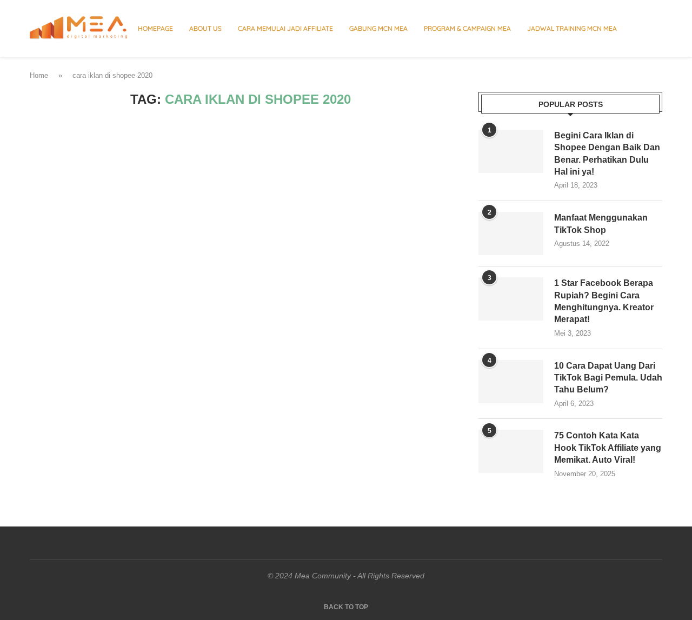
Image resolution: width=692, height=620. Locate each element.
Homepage (155, 28)
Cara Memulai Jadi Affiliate (285, 28)
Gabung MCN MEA (378, 28)
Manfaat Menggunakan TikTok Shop (601, 223)
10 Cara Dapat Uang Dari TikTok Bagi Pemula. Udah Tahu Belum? (608, 378)
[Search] (656, 28)
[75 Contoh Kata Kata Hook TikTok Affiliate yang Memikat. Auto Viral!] (510, 451)
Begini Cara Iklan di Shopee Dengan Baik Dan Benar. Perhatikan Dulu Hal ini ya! (607, 153)
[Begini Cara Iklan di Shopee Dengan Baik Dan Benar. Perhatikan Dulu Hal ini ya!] (510, 151)
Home (39, 75)
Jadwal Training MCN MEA (572, 28)
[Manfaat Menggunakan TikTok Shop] (510, 233)
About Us (205, 28)
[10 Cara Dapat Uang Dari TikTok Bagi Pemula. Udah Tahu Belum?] (510, 381)
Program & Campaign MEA (467, 28)
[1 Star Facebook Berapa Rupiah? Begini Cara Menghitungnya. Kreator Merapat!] (510, 299)
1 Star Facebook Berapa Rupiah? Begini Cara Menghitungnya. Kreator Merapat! (604, 301)
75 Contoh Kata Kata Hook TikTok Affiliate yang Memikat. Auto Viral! (607, 447)
